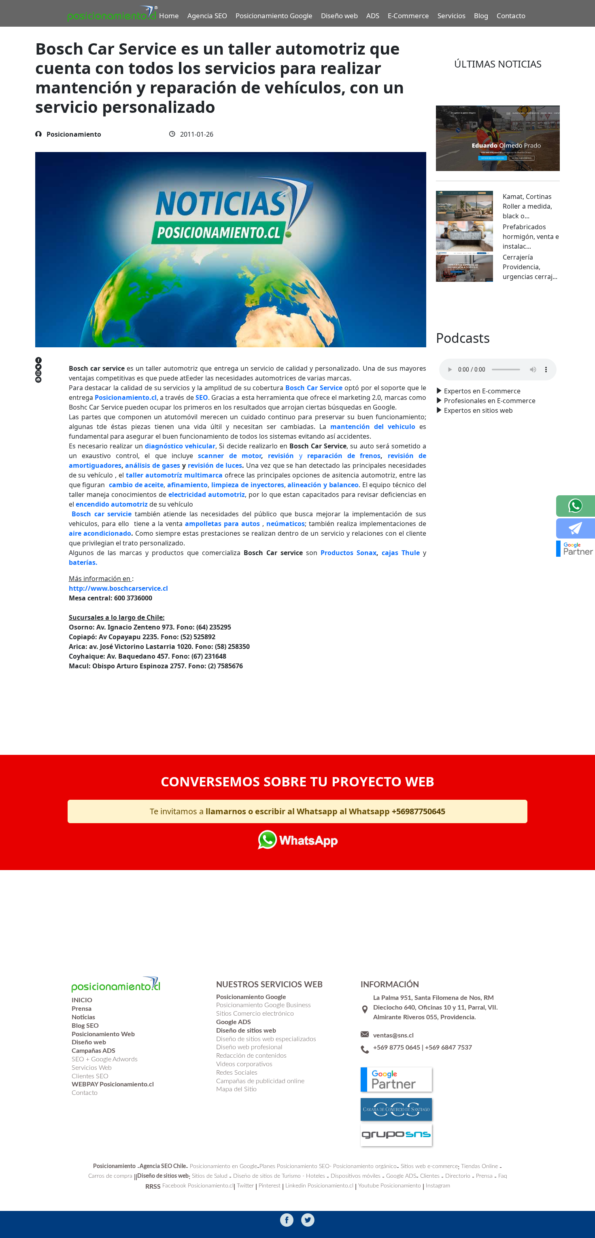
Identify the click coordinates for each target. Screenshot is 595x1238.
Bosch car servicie (102, 513)
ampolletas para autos (222, 523)
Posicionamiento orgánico (365, 1166)
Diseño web (339, 15)
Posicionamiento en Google (223, 1166)
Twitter (245, 1186)
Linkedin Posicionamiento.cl (319, 1186)
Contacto (511, 15)
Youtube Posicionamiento (389, 1186)
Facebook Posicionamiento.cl (198, 1186)
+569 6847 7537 (448, 1047)
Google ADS (401, 1176)
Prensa (484, 1176)
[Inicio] (113, 13)
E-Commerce (408, 15)
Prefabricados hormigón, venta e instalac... (531, 236)
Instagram (438, 1186)
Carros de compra (110, 1176)
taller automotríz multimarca (174, 475)
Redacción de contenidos (251, 1055)
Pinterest (269, 1186)
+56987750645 (418, 811)
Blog (481, 15)
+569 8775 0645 (396, 1047)
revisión (283, 455)
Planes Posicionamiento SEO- (295, 1166)
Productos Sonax (348, 552)
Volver (91, 704)
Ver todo (498, 306)
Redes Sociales (236, 1072)
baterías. (83, 562)
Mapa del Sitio (236, 1089)
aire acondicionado (100, 533)
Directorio (457, 1176)
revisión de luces (215, 465)
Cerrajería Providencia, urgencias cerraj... (530, 267)
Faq (502, 1176)
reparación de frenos (341, 455)
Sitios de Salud (209, 1176)
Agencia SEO (207, 15)
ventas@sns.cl (393, 1035)
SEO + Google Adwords (105, 1059)
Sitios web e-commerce (429, 1166)
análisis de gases (152, 465)
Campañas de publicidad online (260, 1081)
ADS (372, 15)
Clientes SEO (90, 1076)
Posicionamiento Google (274, 15)
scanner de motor (229, 455)
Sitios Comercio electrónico (255, 1013)
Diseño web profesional (249, 1047)
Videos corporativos (244, 1064)
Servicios (451, 15)
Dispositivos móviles (355, 1176)
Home (169, 15)
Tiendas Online (479, 1166)
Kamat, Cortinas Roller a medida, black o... (527, 206)
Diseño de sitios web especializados (266, 1039)
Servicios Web (92, 1068)
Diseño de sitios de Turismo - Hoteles (279, 1176)
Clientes (430, 1176)
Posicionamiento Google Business (263, 1005)
